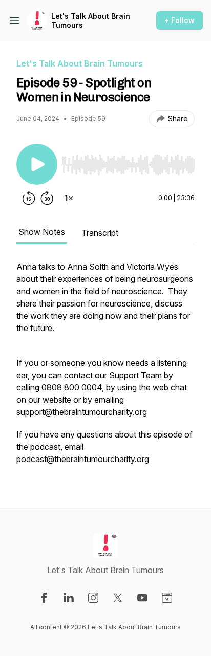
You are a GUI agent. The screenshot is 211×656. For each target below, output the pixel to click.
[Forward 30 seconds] (47, 198)
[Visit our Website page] (167, 598)
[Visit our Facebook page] (44, 598)
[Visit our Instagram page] (93, 598)
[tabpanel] (105, 367)
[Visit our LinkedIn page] (69, 598)
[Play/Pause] (36, 164)
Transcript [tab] (99, 233)
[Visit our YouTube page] (142, 598)
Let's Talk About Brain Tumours (90, 21)
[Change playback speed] (68, 198)
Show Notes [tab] (41, 232)
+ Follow (179, 20)
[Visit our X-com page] (118, 598)
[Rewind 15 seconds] (29, 198)
